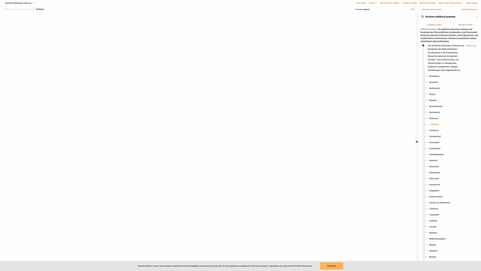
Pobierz (372, 3)
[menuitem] (446, 58)
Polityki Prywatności (303, 266)
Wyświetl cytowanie (427, 3)
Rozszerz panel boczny (431, 9)
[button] (449, 17)
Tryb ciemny (361, 3)
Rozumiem (331, 266)
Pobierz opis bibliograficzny (449, 3)
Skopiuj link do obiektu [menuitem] (389, 3)
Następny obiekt (465, 25)
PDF (412, 9)
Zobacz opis (471, 46)
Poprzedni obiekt (434, 25)
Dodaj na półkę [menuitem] (410, 3)
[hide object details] (416, 142)
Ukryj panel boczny (469, 9)
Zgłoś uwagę (471, 3)
